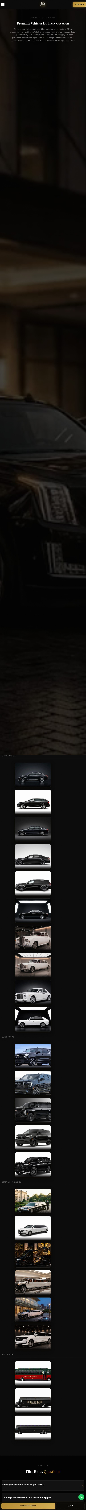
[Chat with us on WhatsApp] (81, 1497)
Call (71, 1506)
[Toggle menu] (2, 4)
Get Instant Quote (28, 1506)
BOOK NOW (79, 4)
